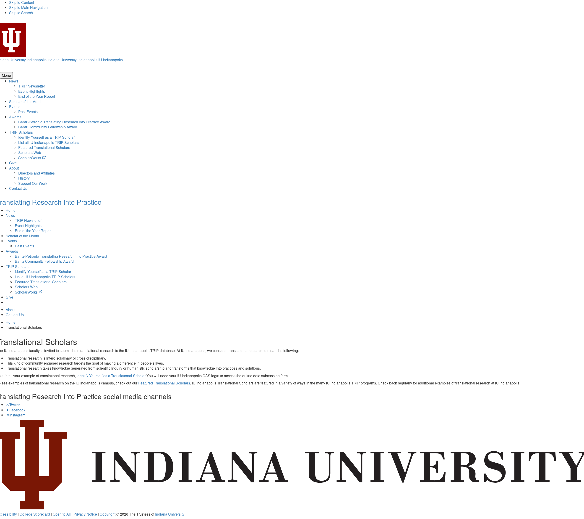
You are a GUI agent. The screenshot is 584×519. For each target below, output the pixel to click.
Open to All (62, 514)
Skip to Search (21, 12)
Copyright (107, 514)
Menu (6, 75)
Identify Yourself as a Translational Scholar (111, 375)
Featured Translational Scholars (164, 383)
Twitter (14, 404)
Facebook (17, 410)
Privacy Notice (85, 514)
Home (11, 210)
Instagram (17, 415)
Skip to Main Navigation (28, 7)
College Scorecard (35, 514)
